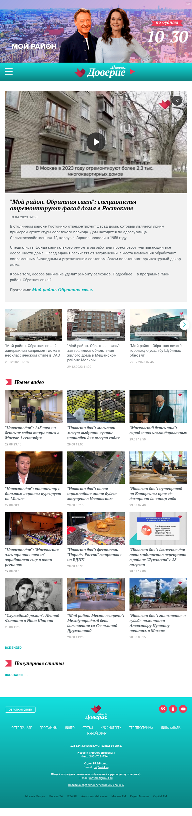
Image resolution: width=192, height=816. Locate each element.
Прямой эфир (96, 733)
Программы (48, 727)
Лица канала (170, 727)
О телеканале (22, 727)
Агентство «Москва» (94, 796)
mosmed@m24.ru (100, 778)
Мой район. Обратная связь (62, 289)
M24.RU (72, 796)
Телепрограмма (141, 727)
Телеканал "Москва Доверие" (100, 71)
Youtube (183, 709)
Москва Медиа (35, 796)
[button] (185, 325)
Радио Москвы (139, 796)
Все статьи (13, 675)
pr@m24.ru (101, 767)
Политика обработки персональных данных (96, 785)
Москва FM (119, 796)
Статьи (87, 727)
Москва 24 (56, 796)
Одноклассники (173, 709)
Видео (69, 727)
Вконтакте (163, 709)
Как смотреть (111, 727)
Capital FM (160, 796)
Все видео (13, 647)
